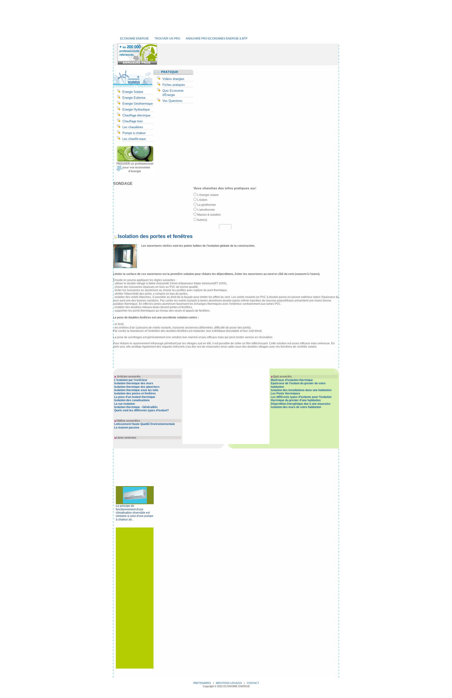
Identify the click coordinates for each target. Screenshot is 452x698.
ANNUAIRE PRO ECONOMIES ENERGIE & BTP (216, 38)
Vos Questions (172, 101)
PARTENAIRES (202, 683)
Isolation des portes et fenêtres (135, 393)
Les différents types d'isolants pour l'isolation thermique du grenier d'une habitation (301, 398)
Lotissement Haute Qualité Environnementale (144, 424)
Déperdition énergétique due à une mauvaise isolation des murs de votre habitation (301, 405)
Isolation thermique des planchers (137, 387)
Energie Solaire (132, 92)
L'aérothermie (206, 209)
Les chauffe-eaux (134, 139)
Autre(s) (202, 220)
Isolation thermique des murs (133, 383)
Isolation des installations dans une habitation (301, 390)
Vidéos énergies (173, 79)
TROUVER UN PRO (167, 38)
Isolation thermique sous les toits (136, 390)
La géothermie (206, 204)
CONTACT (253, 683)
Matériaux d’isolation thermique (292, 380)
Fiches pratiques (173, 85)
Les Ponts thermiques (285, 393)
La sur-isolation (124, 403)
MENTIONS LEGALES (229, 683)
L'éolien (202, 200)
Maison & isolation (209, 214)
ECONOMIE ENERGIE (134, 38)
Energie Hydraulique (136, 109)
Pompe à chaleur (133, 133)
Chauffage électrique (136, 115)
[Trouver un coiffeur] (133, 173)
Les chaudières (132, 127)
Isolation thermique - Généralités (136, 407)
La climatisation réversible (133, 484)
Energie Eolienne (133, 97)
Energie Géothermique (137, 103)
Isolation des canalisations (132, 400)
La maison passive (126, 427)
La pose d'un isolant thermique (134, 397)
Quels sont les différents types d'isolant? (141, 410)
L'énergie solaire (208, 195)
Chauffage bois (132, 121)
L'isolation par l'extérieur (130, 380)
